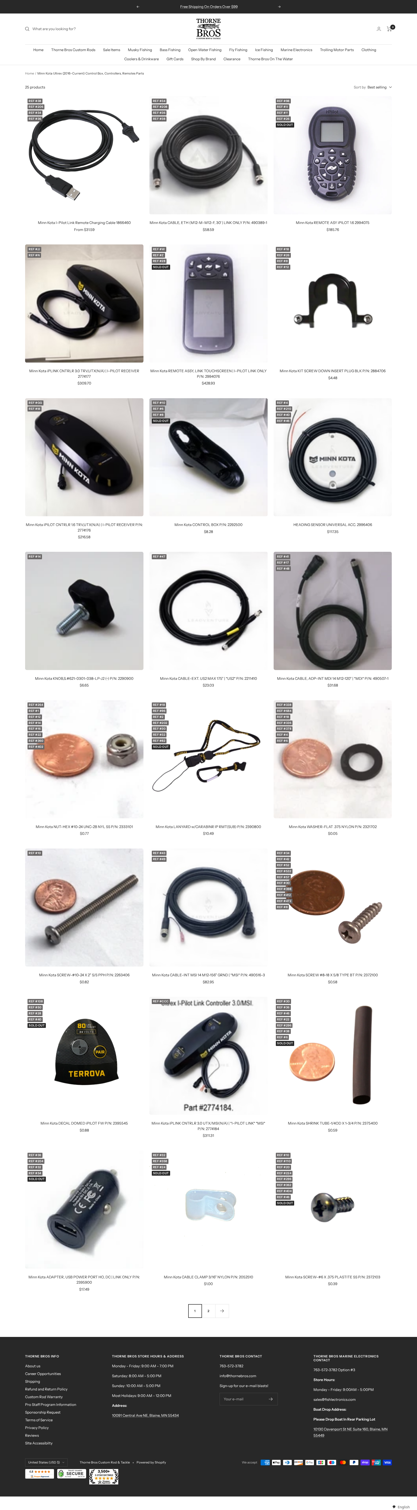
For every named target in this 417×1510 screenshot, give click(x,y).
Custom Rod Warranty (44, 1397)
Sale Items (111, 49)
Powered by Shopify (151, 1462)
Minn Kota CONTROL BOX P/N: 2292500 (208, 524)
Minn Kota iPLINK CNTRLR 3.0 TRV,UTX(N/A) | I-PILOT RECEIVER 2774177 (84, 374)
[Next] (222, 1311)
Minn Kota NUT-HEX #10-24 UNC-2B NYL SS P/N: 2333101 (84, 826)
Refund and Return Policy (46, 1389)
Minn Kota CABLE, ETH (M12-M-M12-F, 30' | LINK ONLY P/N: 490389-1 (208, 222)
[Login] (379, 29)
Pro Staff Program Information (50, 1404)
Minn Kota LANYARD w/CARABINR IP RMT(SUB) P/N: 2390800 (208, 826)
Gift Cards (175, 59)
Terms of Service (39, 1420)
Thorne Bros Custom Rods (73, 49)
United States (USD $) (44, 1462)
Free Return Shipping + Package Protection (209, 6)
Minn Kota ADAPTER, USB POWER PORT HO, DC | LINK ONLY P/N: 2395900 (84, 1280)
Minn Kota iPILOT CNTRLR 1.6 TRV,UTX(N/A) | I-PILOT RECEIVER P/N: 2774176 (84, 527)
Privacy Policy (37, 1427)
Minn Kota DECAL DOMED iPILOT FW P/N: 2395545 (84, 1123)
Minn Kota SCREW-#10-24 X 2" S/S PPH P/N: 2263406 (84, 975)
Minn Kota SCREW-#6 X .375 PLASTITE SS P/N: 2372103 (332, 1277)
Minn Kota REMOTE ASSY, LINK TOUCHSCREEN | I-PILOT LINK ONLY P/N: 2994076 (208, 374)
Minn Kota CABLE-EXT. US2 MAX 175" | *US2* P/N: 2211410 (208, 678)
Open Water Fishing (205, 49)
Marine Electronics (296, 49)
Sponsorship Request (43, 1412)
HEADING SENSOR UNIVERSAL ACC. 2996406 (332, 524)
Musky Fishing (140, 49)
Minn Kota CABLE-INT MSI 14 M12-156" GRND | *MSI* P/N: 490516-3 (208, 975)
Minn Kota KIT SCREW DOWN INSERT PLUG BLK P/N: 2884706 (333, 371)
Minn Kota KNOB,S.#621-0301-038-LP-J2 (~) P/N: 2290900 (84, 678)
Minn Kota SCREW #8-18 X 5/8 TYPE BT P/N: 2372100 (333, 975)
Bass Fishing (170, 49)
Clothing (368, 49)
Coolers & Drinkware (141, 59)
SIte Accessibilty (39, 1443)
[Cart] (389, 29)
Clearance (231, 59)
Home (38, 49)
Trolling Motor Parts (337, 49)
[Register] (271, 1399)
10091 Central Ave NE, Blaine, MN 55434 (145, 1415)
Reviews (32, 1435)
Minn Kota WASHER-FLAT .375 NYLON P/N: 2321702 (333, 826)
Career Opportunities (43, 1373)
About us (32, 1366)
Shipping (32, 1381)
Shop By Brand (203, 59)
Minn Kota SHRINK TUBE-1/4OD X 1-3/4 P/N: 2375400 (333, 1123)
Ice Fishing (264, 49)
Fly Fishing (238, 49)
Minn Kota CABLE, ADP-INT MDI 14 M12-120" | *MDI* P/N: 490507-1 (333, 678)
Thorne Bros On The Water (270, 59)
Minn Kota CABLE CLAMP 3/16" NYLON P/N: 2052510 (208, 1277)
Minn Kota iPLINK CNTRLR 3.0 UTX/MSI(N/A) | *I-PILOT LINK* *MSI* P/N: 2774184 (208, 1126)
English (404, 1506)
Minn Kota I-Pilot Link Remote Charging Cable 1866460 (84, 222)
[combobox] (401, 1507)
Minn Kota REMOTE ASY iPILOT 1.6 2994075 (332, 222)
